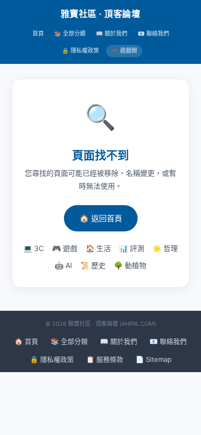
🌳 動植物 (130, 265)
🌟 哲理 (165, 248)
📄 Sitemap (154, 359)
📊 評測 (131, 248)
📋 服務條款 (104, 359)
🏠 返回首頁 (100, 218)
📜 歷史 (93, 265)
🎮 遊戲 (64, 248)
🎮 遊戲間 (124, 50)
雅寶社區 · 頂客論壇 (101, 14)
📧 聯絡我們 (153, 33)
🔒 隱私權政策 (80, 50)
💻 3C (33, 248)
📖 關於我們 (111, 33)
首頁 (38, 33)
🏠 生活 (98, 248)
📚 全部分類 (70, 33)
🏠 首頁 (26, 341)
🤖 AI (63, 265)
